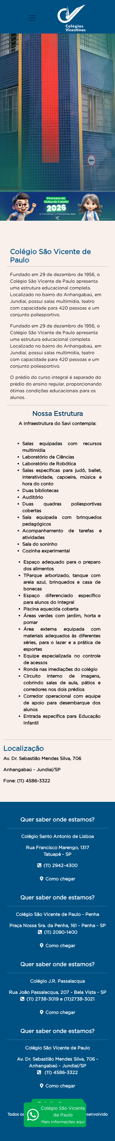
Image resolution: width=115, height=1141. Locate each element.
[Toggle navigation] (32, 18)
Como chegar (60, 878)
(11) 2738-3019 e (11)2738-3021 (61, 998)
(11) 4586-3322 (60, 1072)
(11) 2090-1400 (60, 932)
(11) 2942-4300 (61, 865)
